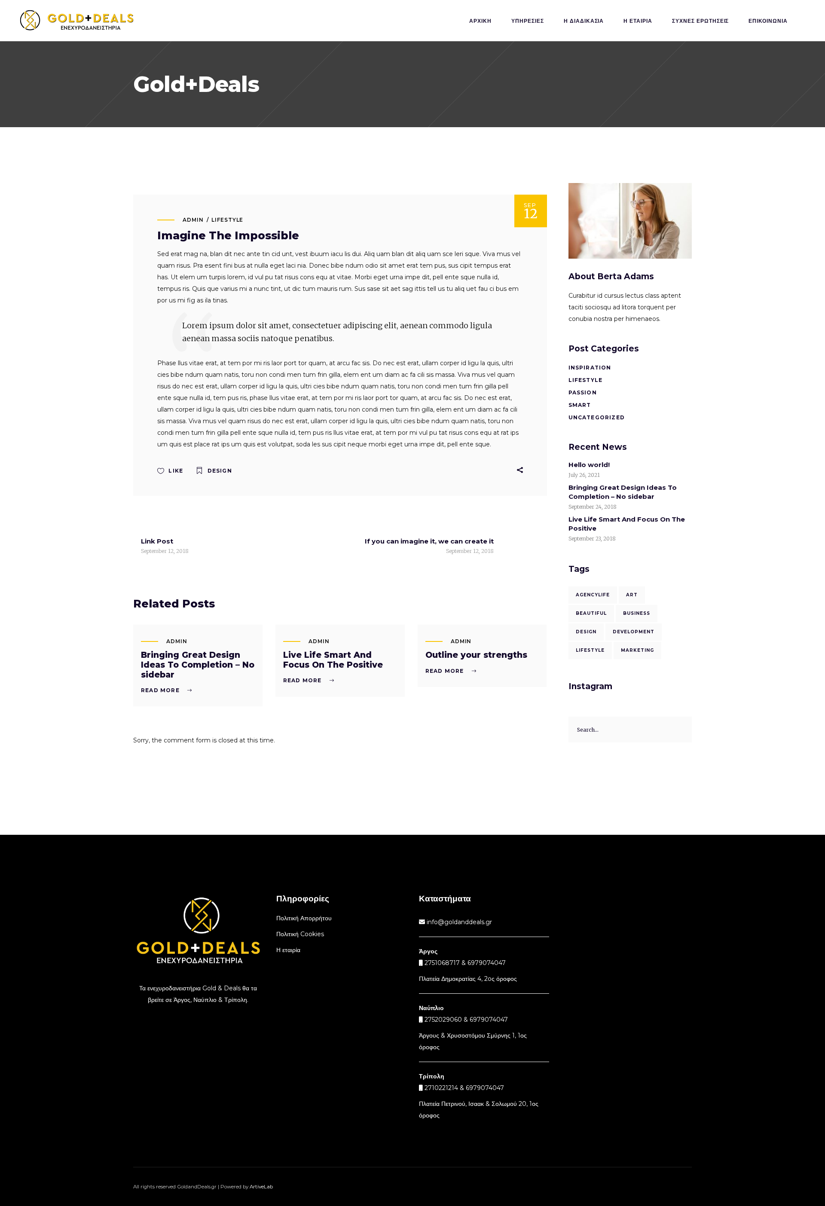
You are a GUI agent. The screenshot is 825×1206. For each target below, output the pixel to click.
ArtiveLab (261, 1187)
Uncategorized (596, 417)
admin (193, 220)
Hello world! (589, 465)
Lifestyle (227, 220)
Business (636, 613)
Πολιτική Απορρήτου (304, 918)
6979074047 (489, 1019)
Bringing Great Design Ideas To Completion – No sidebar (197, 665)
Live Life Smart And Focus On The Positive (333, 660)
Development (633, 632)
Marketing (637, 650)
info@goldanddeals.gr (458, 922)
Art (632, 595)
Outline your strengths (476, 655)
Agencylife (593, 595)
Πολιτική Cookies (300, 934)
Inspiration (589, 367)
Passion (582, 392)
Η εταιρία (288, 950)
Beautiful (591, 613)
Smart (579, 405)
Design (220, 470)
